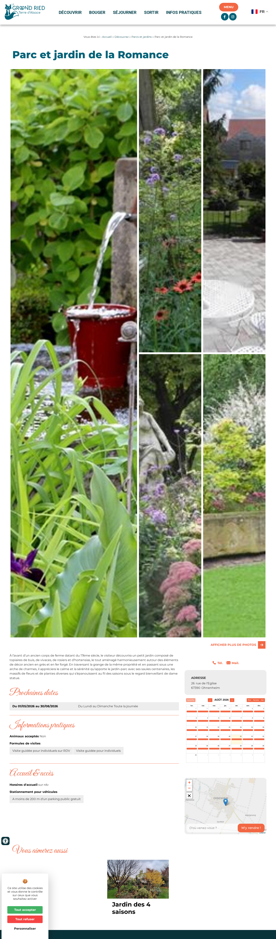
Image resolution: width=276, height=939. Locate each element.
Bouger (97, 12)
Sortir (151, 12)
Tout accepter (25, 910)
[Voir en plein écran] (189, 796)
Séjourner (124, 12)
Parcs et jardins (141, 36)
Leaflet (262, 832)
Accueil (107, 36)
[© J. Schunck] (170, 210)
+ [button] (189, 782)
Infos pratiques (183, 12)
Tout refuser (25, 919)
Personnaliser (25, 928)
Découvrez (122, 36)
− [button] (189, 788)
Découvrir (70, 12)
